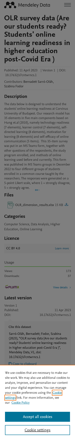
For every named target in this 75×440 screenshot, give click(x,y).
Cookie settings (37, 430)
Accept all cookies (37, 416)
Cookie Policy (20, 402)
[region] (37, 402)
